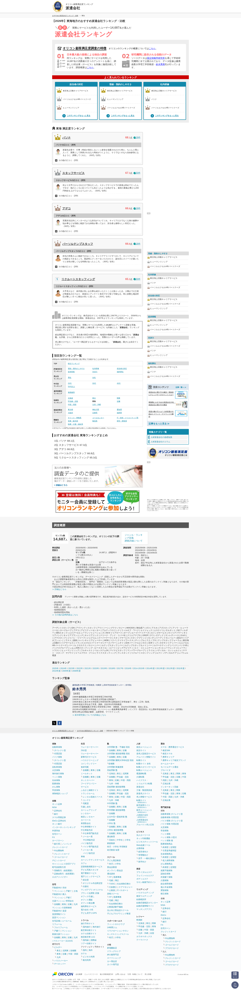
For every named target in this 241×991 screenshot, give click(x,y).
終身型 (165, 847)
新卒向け (142, 862)
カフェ (84, 863)
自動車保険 (57, 747)
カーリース (86, 820)
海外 (91, 950)
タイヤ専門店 (113, 964)
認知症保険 (165, 874)
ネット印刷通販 (143, 838)
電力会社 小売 (87, 910)
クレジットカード (60, 847)
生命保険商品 (166, 854)
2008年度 (76, 671)
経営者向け (143, 852)
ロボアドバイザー (60, 877)
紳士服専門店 (113, 954)
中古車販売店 (87, 830)
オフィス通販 (87, 900)
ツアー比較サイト (89, 943)
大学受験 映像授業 (115, 767)
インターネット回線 (169, 787)
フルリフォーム (61, 927)
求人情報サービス (144, 797)
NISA (54, 807)
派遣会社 (140, 787)
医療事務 (117, 877)
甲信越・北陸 (73, 401)
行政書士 (113, 887)
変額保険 (164, 890)
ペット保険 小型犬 (169, 837)
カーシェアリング (89, 810)
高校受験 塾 (112, 770)
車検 (83, 856)
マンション (59, 891)
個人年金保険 (166, 887)
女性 (94, 378)
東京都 (70, 410)
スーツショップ (114, 958)
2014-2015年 (139, 668)
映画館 (139, 920)
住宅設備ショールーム (62, 921)
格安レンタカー (88, 817)
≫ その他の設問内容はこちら (65, 615)
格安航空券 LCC (88, 937)
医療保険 (56, 783)
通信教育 (111, 836)
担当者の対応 (76, 84)
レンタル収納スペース (92, 797)
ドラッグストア (114, 951)
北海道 (70, 398)
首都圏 (57, 904)
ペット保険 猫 (167, 840)
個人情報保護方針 (106, 974)
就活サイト (141, 750)
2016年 (128, 668)
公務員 (112, 890)
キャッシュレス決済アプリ (64, 864)
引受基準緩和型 (169, 850)
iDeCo (163, 915)
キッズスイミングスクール (118, 934)
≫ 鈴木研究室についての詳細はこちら (89, 715)
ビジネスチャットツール (147, 842)
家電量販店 (112, 948)
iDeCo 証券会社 (59, 821)
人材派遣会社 (142, 821)
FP (110, 877)
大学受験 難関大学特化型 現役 (120, 760)
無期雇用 (71, 392)
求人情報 (148, 974)
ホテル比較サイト (89, 933)
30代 (94, 383)
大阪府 (70, 413)
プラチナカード (172, 948)
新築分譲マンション (61, 934)
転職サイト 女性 (143, 764)
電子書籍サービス (89, 873)
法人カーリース (143, 835)
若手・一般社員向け (147, 858)
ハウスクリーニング (89, 760)
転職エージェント (144, 770)
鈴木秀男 (160, 64)
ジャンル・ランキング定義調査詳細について (134, 538)
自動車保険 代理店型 (170, 817)
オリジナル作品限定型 (92, 883)
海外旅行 (96, 927)
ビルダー (58, 947)
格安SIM (166, 750)
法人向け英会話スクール (118, 910)
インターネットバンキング (64, 827)
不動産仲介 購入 (59, 894)
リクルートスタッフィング (78, 279)
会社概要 (79, 974)
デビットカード (59, 860)
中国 (184, 777)
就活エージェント (144, 747)
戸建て (69, 891)
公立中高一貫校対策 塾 (117, 817)
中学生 (120, 840)
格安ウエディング (144, 896)
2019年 (104, 668)
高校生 (112, 840)
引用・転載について (135, 974)
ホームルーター (167, 764)
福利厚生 (120, 372)
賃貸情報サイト (59, 914)
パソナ (66, 137)
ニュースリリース (91, 974)
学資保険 (56, 790)
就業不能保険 (166, 870)
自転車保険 (57, 767)
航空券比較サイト (89, 930)
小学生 (128, 840)
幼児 (111, 864)
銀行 (56, 814)
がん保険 (56, 787)
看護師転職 (141, 773)
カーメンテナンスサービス (92, 860)
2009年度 (66, 671)
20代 (70, 383)
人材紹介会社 (142, 816)
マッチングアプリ (144, 909)
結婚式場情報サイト (145, 906)
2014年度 (150, 668)
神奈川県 (95, 410)
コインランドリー (89, 764)
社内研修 (164, 84)
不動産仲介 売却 (59, 888)
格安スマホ (167, 753)
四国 (165, 780)
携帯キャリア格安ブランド (174, 760)
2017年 (120, 668)
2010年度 (56, 671)
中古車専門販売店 (90, 833)
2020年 (96, 668)
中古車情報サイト (89, 827)
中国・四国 (72, 405)
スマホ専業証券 (59, 817)
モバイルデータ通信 (169, 767)
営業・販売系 (73, 421)
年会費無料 (59, 850)
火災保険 (56, 770)
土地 (76, 891)
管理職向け (143, 855)
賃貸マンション (59, 917)
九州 (76, 904)
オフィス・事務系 (74, 418)
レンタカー (86, 813)
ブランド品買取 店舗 (90, 893)
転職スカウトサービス (146, 767)
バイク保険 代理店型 (170, 824)
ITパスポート (122, 890)
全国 (152, 933)
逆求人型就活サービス (146, 753)
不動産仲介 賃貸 (59, 911)
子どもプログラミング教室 (119, 913)
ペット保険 (57, 777)
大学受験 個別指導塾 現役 (118, 753)
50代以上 (71, 387)
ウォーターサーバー (89, 747)
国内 (85, 950)
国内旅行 (87, 927)
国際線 (94, 940)
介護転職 (140, 777)
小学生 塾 (111, 823)
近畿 (118, 401)
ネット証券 (57, 804)
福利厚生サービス (89, 906)
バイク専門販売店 (90, 847)
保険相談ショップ (60, 793)
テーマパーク (142, 940)
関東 (118, 398)
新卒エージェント (144, 811)
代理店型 (58, 753)
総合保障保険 (166, 884)
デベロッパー (60, 964)
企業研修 (140, 848)
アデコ (66, 208)
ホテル (84, 953)
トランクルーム (88, 793)
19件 (138, 137)
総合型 (86, 880)
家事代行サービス (89, 757)
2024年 (63, 668)
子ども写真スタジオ (89, 870)
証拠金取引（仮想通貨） (65, 874)
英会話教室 (112, 867)
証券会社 (58, 811)
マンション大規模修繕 (62, 907)
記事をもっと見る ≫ (159, 423)
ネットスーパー (88, 780)
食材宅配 (85, 767)
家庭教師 (111, 843)
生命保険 (56, 780)
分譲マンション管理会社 (63, 901)
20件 (138, 173)
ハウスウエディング (145, 893)
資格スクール (113, 894)
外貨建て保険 (166, 877)
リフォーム (57, 924)
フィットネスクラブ (116, 924)
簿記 (117, 880)
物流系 (94, 421)
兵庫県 (94, 413)
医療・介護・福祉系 (75, 424)
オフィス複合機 (88, 903)
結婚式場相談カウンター (147, 903)
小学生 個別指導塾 (115, 830)
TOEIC (112, 884)
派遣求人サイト (143, 793)
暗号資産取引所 (59, 867)
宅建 (111, 880)
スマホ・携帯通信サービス (172, 747)
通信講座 (111, 874)
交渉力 (94, 372)
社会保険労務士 (124, 884)
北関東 (65, 950)
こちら (152, 48)
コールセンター (98, 418)
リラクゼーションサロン (118, 931)
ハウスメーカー (61, 960)
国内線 (86, 940)
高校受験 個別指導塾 (116, 787)
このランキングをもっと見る (78, 116)
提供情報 (71, 372)
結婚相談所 (141, 899)
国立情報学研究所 (156, 58)
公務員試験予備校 (115, 907)
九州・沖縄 (96, 405)
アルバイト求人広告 (145, 824)
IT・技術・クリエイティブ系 (127, 418)
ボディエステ (142, 879)
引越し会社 (86, 807)
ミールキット (87, 773)
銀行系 (57, 844)
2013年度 (160, 668)
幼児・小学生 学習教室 (117, 847)
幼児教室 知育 (113, 850)
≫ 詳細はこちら (59, 589)
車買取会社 (86, 823)
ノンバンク (67, 844)
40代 (118, 383)
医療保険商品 (166, 844)
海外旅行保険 (58, 773)
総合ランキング (74, 364)
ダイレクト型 (60, 750)
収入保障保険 (168, 860)
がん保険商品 (166, 864)
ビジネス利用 (89, 957)
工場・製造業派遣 (144, 790)
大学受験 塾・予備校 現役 (118, 747)
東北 (94, 398)
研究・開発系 (122, 421)
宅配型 (86, 803)
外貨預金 (56, 830)
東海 (64, 904)
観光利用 (87, 960)
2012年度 (170, 668)
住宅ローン (57, 834)
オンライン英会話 (115, 870)
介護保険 (164, 880)
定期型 (173, 847)
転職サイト (141, 760)
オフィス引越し (88, 896)
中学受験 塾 (112, 803)
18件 (138, 244)
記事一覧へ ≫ (181, 387)
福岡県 (119, 413)
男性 (69, 378)
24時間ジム (112, 927)
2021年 (88, 668)
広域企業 (166, 783)
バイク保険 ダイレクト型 (172, 821)
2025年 (55, 668)
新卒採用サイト (143, 806)
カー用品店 (112, 961)
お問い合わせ (120, 974)
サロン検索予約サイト (146, 882)
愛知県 (119, 410)
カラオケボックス (144, 936)
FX (53, 837)
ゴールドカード (61, 857)
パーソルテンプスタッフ (77, 243)
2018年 (112, 668)
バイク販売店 (87, 843)
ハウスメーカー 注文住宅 (62, 941)
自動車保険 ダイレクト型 (172, 814)
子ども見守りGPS (89, 913)
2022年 (79, 668)
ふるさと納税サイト (89, 790)
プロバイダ (165, 770)
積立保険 (164, 894)
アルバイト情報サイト (146, 757)
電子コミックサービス (90, 876)
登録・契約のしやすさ (120, 84)
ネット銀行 (57, 824)
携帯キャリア (168, 757)
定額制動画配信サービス (91, 866)
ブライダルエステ (144, 872)
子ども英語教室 (114, 860)
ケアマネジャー (125, 887)
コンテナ (87, 800)
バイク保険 (57, 757)
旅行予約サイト (88, 923)
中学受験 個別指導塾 (116, 810)
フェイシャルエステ (145, 875)
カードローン (58, 840)
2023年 (71, 668)
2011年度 (180, 668)
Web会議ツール (143, 845)
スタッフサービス (73, 173)
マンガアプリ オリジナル (92, 890)
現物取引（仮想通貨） (64, 870)
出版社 (86, 886)
